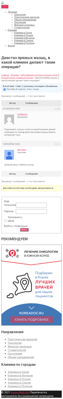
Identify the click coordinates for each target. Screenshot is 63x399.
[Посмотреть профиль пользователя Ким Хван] (4, 89)
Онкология (20, 14)
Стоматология (22, 27)
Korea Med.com (20, 392)
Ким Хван (11, 89)
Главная (5, 75)
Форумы (15, 75)
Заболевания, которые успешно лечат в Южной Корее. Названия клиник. (30, 76)
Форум (11, 45)
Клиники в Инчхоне (24, 38)
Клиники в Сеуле (23, 32)
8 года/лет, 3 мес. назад (27, 89)
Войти (24, 230)
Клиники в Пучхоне (24, 43)
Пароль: (9, 211)
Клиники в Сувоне (23, 40)
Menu (4, 6)
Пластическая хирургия (26, 17)
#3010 (57, 144)
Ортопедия (20, 22)
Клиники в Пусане (23, 35)
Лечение (12, 12)
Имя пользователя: (9, 203)
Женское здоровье (24, 25)
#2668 (57, 108)
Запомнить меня (13, 219)
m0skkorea (22, 114)
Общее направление (25, 19)
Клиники (12, 30)
